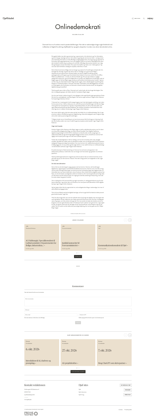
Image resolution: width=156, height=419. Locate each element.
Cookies (121, 409)
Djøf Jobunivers (82, 392)
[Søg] (144, 18)
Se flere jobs (78, 256)
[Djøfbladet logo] (12, 18)
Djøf (80, 389)
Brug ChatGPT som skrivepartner (111, 363)
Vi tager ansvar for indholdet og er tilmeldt (33, 409)
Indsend (78, 322)
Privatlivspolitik (128, 409)
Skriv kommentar (29, 299)
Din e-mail (27, 314)
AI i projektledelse (69, 363)
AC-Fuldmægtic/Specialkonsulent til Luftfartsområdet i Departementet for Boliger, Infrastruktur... (41, 243)
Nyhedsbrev (128, 390)
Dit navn (27, 310)
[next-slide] (130, 220)
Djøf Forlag (81, 394)
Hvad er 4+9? (83, 314)
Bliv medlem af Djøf (126, 385)
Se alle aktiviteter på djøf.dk (78, 371)
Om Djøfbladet (27, 399)
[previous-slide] (125, 220)
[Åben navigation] (150, 18)
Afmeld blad (128, 394)
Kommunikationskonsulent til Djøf (112, 246)
